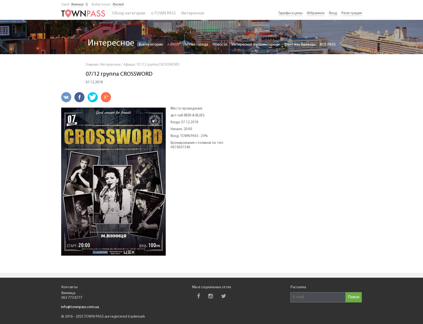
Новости (219, 45)
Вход (333, 13)
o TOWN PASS (163, 13)
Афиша (173, 45)
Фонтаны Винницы (299, 45)
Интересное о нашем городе (256, 45)
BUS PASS (328, 45)
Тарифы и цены (290, 13)
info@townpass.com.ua (80, 307)
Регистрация (351, 13)
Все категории (151, 45)
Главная (92, 65)
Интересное (192, 13)
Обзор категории (128, 13)
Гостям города (195, 45)
